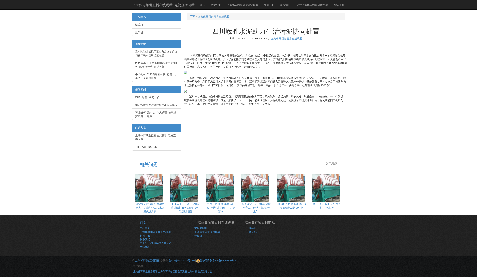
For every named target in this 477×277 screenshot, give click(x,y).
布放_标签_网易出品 (147, 97)
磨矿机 (139, 32)
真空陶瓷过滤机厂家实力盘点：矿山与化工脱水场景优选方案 (156, 53)
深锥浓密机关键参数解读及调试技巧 (156, 105)
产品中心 (216, 5)
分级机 (198, 235)
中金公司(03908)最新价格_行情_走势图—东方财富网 (155, 76)
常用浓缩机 (200, 228)
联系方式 (140, 127)
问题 (149, 164)
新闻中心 (269, 5)
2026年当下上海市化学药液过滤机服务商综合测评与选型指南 (156, 64)
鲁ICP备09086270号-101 (182, 260)
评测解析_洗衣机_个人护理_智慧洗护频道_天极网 (155, 114)
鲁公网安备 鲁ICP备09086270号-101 (219, 260)
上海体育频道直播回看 (147, 260)
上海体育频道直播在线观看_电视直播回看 (163, 4)
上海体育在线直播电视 (207, 232)
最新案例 (140, 89)
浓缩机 (139, 24)
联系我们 (285, 5)
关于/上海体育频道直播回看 (312, 5)
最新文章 (140, 44)
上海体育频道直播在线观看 (242, 5)
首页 (202, 5)
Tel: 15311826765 (146, 146)
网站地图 (339, 5)
